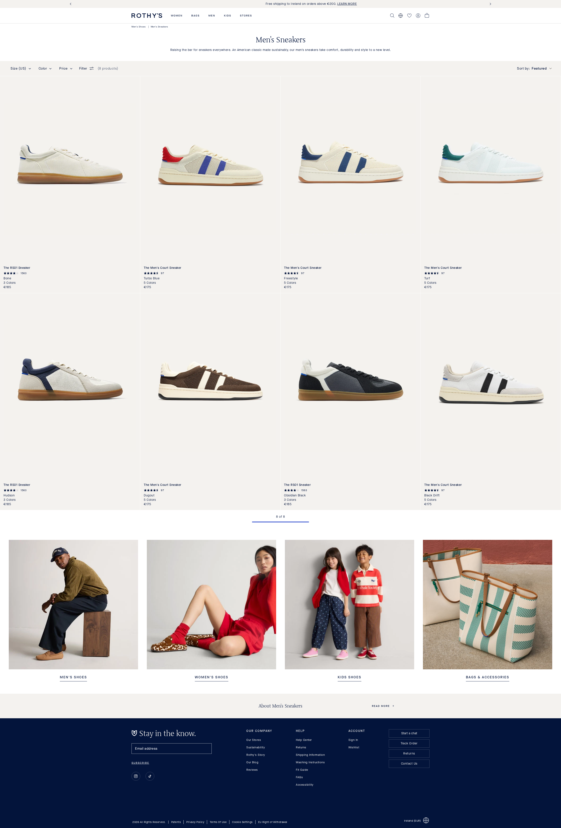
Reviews (252, 770)
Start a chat (409, 733)
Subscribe (140, 763)
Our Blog (252, 762)
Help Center (304, 740)
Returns (301, 747)
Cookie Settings (242, 822)
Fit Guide (302, 770)
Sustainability (255, 747)
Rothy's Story (255, 755)
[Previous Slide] (71, 4)
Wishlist (353, 747)
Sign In (353, 740)
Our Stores (253, 740)
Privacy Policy (195, 822)
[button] (177, 15)
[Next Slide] (489, 4)
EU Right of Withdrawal (272, 822)
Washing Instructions (310, 762)
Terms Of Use (218, 822)
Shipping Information (310, 755)
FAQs (299, 777)
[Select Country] (400, 15)
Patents (176, 822)
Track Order (409, 743)
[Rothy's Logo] (146, 15)
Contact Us (409, 764)
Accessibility (305, 785)
